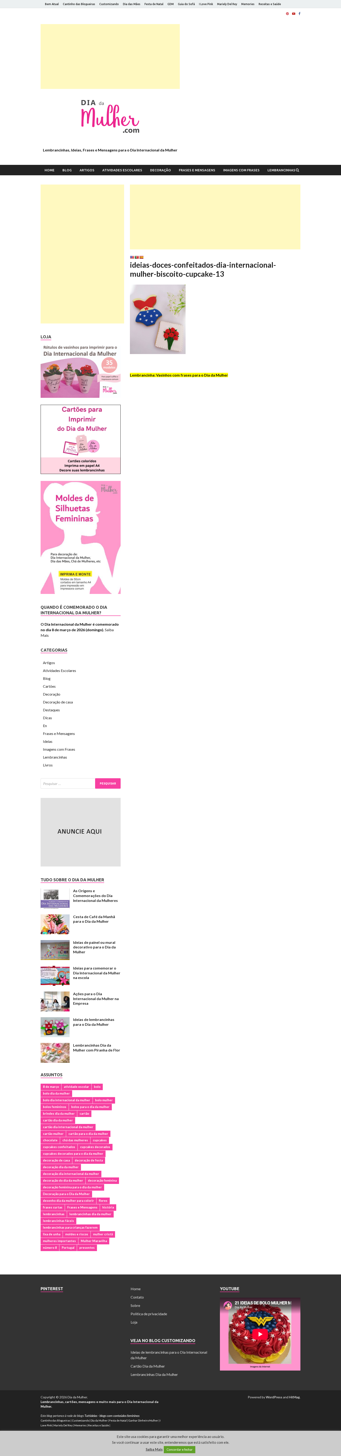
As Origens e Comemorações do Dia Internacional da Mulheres (95, 895)
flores (103, 1200)
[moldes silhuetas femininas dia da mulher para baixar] (81, 592)
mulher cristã (103, 1234)
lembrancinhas (53, 1214)
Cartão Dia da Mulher (148, 1366)
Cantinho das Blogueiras (79, 4)
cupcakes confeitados (59, 1147)
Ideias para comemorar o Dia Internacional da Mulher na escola (96, 973)
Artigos (87, 170)
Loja (134, 1322)
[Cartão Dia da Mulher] (81, 472)
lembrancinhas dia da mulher (90, 1214)
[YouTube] (293, 14)
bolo (97, 1087)
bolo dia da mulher (56, 1093)
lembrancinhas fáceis (58, 1221)
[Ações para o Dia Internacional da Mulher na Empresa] (55, 994)
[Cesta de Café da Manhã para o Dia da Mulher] (55, 917)
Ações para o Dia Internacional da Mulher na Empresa (96, 999)
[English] (132, 257)
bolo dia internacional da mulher (66, 1100)
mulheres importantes (59, 1241)
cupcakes (100, 1140)
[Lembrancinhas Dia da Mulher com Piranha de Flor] (55, 1045)
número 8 (50, 1247)
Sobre (135, 1305)
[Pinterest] (287, 14)
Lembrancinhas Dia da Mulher (154, 1374)
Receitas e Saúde (270, 4)
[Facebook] (299, 14)
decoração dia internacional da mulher (71, 1174)
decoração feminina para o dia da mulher (72, 1187)
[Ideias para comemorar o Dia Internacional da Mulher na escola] (55, 968)
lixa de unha (51, 1234)
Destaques (51, 710)
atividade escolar (76, 1087)
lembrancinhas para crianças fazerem (70, 1227)
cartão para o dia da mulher (88, 1134)
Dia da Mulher (99, 1420)
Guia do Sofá (186, 4)
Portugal (68, 1247)
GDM (170, 4)
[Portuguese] (137, 257)
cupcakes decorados (95, 1147)
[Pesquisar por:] (81, 783)
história (108, 1207)
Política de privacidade (149, 1314)
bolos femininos (54, 1107)
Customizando (109, 4)
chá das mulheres (75, 1140)
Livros (48, 765)
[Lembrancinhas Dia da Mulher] (81, 396)
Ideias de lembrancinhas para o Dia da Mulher (93, 1021)
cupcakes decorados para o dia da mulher (73, 1153)
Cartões (49, 686)
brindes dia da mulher (59, 1113)
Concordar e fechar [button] (180, 1449)
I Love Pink (206, 4)
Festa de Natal (154, 4)
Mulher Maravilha (94, 1241)
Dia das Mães (131, 4)
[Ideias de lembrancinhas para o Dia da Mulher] (55, 1020)
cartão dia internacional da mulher (68, 1127)
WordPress (274, 1397)
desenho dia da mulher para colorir (68, 1200)
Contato (137, 1297)
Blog (67, 170)
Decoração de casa (58, 702)
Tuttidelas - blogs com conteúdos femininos (111, 1416)
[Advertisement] (110, 56)
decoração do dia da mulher (63, 1180)
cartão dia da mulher (58, 1120)
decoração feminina (102, 1180)
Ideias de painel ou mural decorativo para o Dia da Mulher (94, 947)
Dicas (47, 717)
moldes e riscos (76, 1234)
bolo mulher (104, 1100)
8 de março (51, 1087)
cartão (84, 1113)
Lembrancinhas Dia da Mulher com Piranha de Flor (96, 1047)
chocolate (50, 1140)
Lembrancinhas (281, 170)
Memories (247, 4)
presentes (87, 1247)
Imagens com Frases (241, 170)
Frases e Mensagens (197, 170)
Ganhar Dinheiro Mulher (143, 1420)
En (45, 725)
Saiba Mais (154, 1449)
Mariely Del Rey (227, 4)
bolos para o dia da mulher (90, 1107)
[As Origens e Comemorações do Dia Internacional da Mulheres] (55, 891)
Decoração (160, 170)
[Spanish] (141, 257)
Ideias (47, 741)
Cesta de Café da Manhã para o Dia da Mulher (94, 919)
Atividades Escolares (122, 170)
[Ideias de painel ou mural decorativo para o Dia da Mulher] (55, 943)
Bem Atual (52, 4)
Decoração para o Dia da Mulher (66, 1194)
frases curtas (52, 1207)
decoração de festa (89, 1160)
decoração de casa (56, 1160)
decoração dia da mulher (61, 1167)
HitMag (294, 1397)
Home (50, 170)
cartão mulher (53, 1134)
